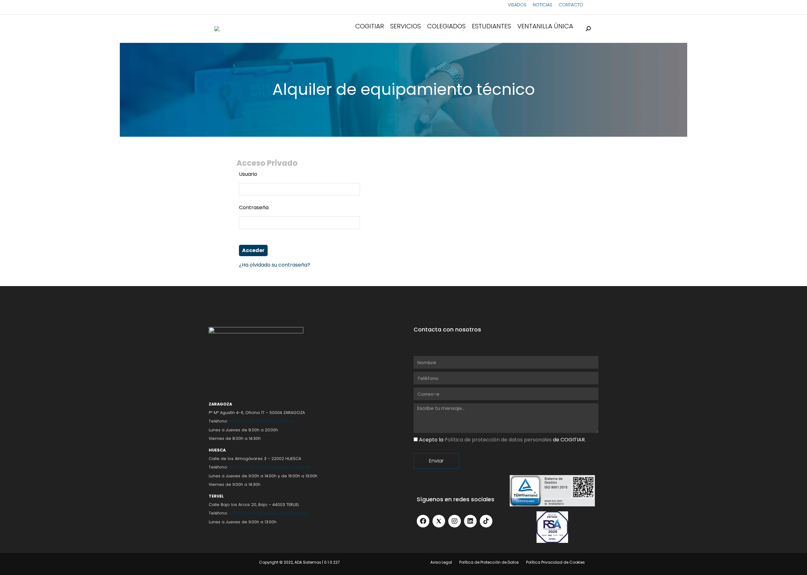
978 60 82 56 (242, 513)
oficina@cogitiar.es (274, 421)
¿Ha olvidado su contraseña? (274, 264)
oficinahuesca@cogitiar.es (283, 467)
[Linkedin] (470, 521)
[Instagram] (454, 521)
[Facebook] (423, 521)
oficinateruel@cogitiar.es (282, 513)
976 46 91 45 (241, 421)
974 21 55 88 (241, 467)
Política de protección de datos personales (498, 439)
